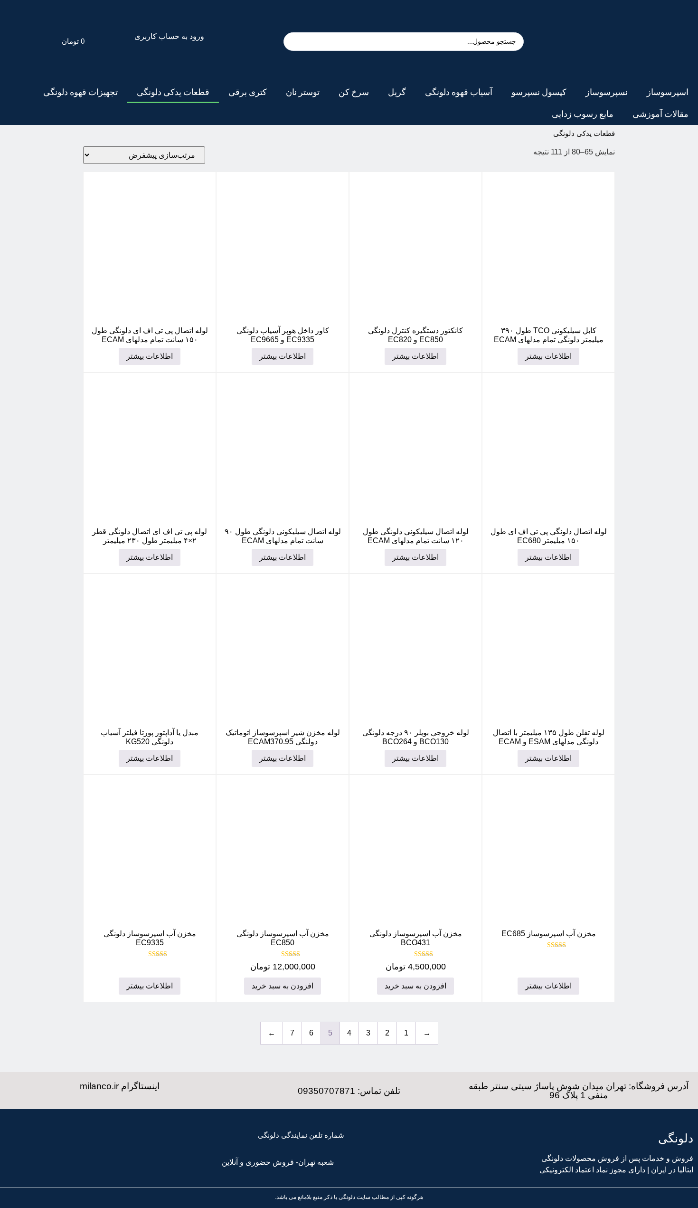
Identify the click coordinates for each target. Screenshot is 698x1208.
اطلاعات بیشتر (548, 356)
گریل (397, 92)
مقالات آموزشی (660, 114)
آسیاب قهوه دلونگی (458, 92)
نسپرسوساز (606, 92)
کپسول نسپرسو (538, 92)
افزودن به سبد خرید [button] (415, 986)
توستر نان (303, 92)
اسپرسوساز (668, 92)
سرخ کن (354, 92)
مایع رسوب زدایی (582, 114)
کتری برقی (247, 92)
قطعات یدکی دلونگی (173, 92)
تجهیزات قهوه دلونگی (80, 92)
